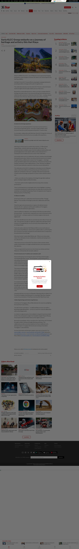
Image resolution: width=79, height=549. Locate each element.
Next (40, 286)
